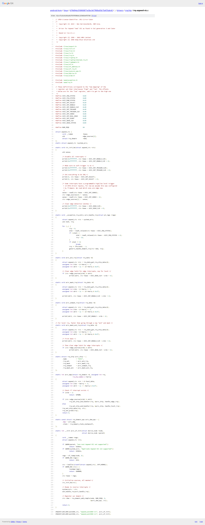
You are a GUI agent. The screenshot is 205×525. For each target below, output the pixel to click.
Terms (24, 522)
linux (66, 10)
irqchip (128, 10)
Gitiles (13, 522)
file (94, 16)
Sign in (200, 3)
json (201, 522)
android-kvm (56, 10)
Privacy (18, 522)
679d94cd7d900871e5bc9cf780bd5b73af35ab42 (91, 10)
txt (196, 522)
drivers (120, 10)
